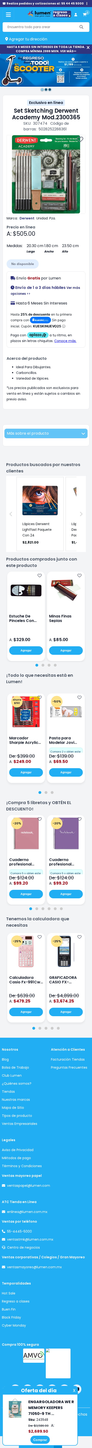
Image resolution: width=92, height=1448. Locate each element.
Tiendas (8, 1091)
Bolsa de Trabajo (15, 1067)
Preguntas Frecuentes (69, 1067)
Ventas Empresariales (19, 1123)
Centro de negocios (23, 1247)
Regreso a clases (15, 1301)
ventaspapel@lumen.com (28, 1185)
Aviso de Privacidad (17, 1150)
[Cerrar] (88, 47)
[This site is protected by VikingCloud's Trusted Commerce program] (58, 1363)
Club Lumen (12, 1075)
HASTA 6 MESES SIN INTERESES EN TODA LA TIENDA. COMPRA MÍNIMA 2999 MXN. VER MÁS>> (46, 49)
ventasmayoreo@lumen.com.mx (34, 1267)
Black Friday (11, 1317)
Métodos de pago (16, 1158)
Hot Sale (8, 1293)
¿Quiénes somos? (16, 1083)
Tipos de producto (17, 1115)
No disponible (22, 264)
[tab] (36, 665)
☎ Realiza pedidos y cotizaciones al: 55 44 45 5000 (43, 3)
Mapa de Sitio (13, 1107)
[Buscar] (81, 27)
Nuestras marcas (16, 1099)
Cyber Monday (14, 1325)
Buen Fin (9, 1309)
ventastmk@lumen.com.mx (30, 1239)
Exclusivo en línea (46, 102)
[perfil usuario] (75, 14)
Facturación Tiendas (68, 1059)
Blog (5, 1059)
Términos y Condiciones (22, 1166)
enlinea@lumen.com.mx (27, 1211)
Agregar (26, 650)
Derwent (27, 218)
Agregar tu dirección (27, 39)
